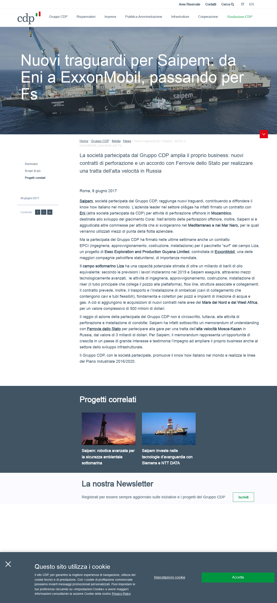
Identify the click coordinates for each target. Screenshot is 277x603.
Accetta (238, 577)
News (127, 141)
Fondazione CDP (239, 17)
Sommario (31, 164)
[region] (138, 577)
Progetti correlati (35, 177)
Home (84, 141)
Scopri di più (32, 170)
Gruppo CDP (58, 16)
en (251, 4)
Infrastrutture (180, 16)
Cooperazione (208, 16)
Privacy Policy (121, 593)
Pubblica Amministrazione (143, 16)
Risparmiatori (86, 16)
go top (264, 134)
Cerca (226, 4)
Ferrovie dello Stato (104, 329)
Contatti (210, 4)
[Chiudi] (8, 564)
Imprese (110, 16)
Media (116, 141)
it (242, 4)
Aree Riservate (189, 4)
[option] (110, 443)
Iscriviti (243, 497)
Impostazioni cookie (169, 577)
